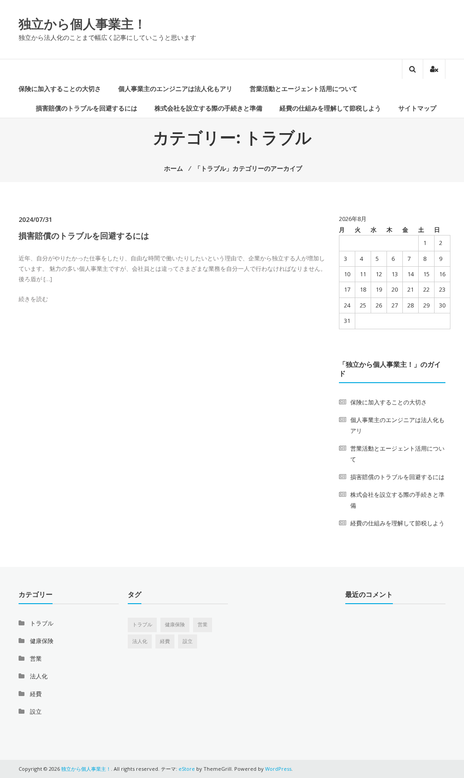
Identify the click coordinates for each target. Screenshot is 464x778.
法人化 (39, 676)
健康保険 (41, 641)
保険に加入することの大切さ (60, 88)
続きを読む (33, 299)
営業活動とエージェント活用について (304, 88)
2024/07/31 (35, 219)
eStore (187, 768)
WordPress (278, 768)
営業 (36, 658)
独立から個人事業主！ (82, 23)
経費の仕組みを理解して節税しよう (330, 108)
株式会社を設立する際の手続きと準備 (208, 108)
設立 (36, 711)
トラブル (41, 623)
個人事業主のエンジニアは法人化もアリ (175, 88)
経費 (36, 694)
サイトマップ (417, 108)
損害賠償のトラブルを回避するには (86, 108)
